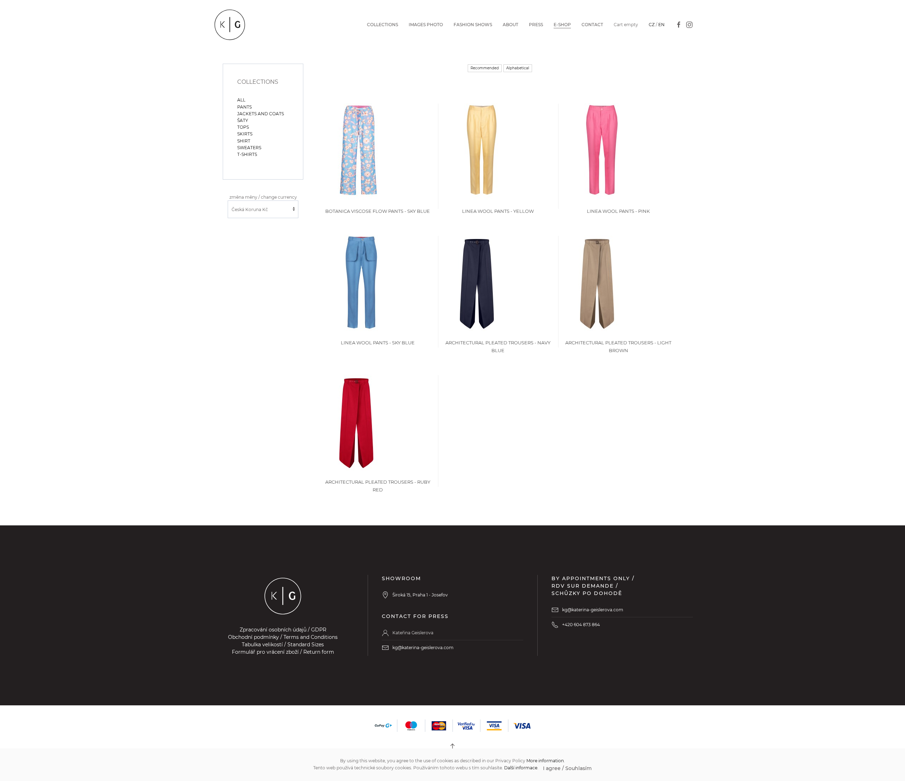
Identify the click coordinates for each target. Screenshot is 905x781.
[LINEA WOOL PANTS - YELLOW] (481, 150)
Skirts (244, 133)
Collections (382, 24)
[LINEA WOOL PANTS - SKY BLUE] (361, 281)
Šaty (242, 120)
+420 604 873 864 (581, 624)
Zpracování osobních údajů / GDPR (283, 629)
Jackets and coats (260, 113)
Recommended (485, 68)
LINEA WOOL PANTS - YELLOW (498, 211)
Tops (243, 127)
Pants (244, 107)
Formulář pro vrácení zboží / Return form (283, 652)
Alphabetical (517, 68)
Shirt (243, 141)
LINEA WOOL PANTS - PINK (618, 211)
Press (536, 24)
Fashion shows (473, 24)
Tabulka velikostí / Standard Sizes (283, 644)
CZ (652, 24)
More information (545, 760)
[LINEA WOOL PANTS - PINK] (601, 150)
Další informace (520, 767)
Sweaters (249, 147)
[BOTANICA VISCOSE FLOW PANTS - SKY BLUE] (359, 150)
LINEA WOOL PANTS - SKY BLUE (378, 342)
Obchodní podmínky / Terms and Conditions (283, 637)
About (510, 24)
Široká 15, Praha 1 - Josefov (420, 595)
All (241, 100)
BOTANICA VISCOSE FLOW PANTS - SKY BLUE (377, 211)
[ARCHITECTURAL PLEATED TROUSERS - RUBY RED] (356, 421)
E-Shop (562, 24)
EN (661, 24)
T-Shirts (247, 154)
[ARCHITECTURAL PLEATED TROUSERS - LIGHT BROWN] (597, 281)
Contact (592, 24)
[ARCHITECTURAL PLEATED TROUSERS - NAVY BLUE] (477, 281)
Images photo (426, 24)
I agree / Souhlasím (567, 768)
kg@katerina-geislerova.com (423, 647)
